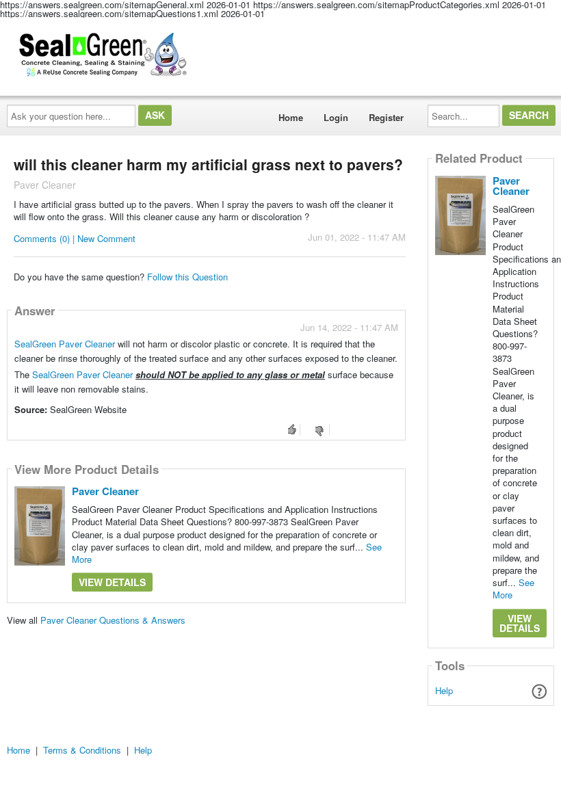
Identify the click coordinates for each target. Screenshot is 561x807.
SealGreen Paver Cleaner (64, 343)
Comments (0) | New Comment (74, 238)
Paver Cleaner (105, 491)
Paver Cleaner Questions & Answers (112, 619)
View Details (112, 582)
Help (444, 690)
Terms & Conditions (82, 749)
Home (290, 117)
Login (336, 117)
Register (386, 117)
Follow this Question (187, 276)
